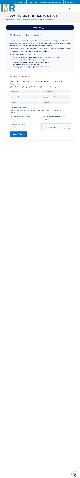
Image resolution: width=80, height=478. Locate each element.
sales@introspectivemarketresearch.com (51, 2)
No (16, 120)
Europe (25, 87)
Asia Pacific (34, 87)
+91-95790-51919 (33, 2)
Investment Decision (44, 110)
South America (61, 87)
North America (15, 87)
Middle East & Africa (47, 87)
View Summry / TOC (40, 27)
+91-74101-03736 (21, 2)
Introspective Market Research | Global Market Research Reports (21, 19)
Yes (12, 120)
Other (13, 112)
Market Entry (15, 110)
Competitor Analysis (28, 110)
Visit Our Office (70, 2)
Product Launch (58, 110)
